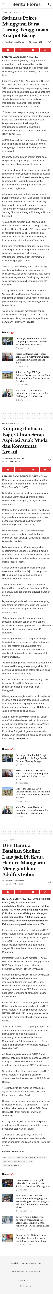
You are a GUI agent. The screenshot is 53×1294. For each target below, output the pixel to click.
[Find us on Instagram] (31, 1286)
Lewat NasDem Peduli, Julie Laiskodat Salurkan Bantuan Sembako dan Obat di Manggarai (33, 1183)
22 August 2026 (24, 1190)
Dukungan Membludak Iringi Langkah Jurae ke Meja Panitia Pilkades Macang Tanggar (31, 341)
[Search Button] (49, 4)
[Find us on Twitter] (23, 1286)
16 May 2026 (22, 385)
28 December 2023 (14, 884)
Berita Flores (26, 4)
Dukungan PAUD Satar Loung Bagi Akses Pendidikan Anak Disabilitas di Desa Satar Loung (32, 1238)
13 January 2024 (36, 42)
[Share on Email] (33, 50)
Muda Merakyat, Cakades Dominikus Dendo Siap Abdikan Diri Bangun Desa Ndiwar (32, 393)
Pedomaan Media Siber (31, 1263)
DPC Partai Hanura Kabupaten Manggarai (27, 1157)
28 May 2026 (22, 366)
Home (4, 13)
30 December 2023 (14, 461)
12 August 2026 (24, 1229)
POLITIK (21, 13)
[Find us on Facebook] (20, 1286)
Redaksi (14, 1263)
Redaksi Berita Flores (14, 42)
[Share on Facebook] (8, 50)
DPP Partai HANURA (12, 1166)
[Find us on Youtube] (27, 1286)
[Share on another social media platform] (45, 50)
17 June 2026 (23, 348)
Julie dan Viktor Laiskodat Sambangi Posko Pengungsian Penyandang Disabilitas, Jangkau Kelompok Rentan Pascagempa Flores (32, 1201)
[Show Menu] (3, 4)
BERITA (12, 13)
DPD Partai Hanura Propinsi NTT (18, 1161)
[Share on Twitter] (21, 50)
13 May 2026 (22, 400)
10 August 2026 (24, 1245)
